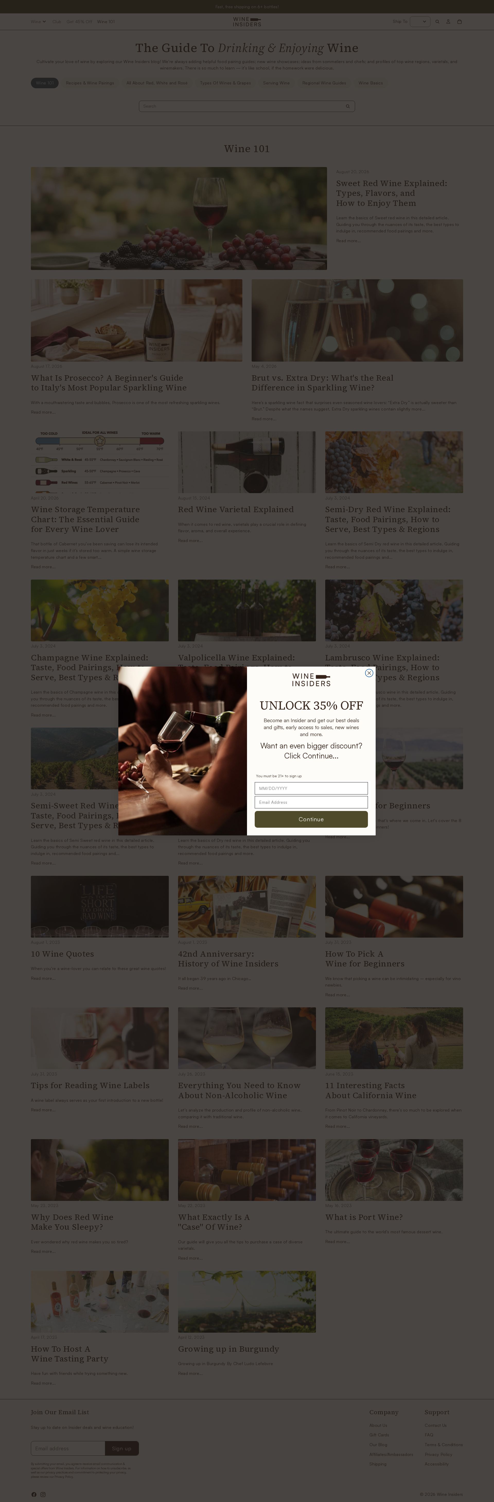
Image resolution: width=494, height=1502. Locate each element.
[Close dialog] (369, 673)
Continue (311, 819)
